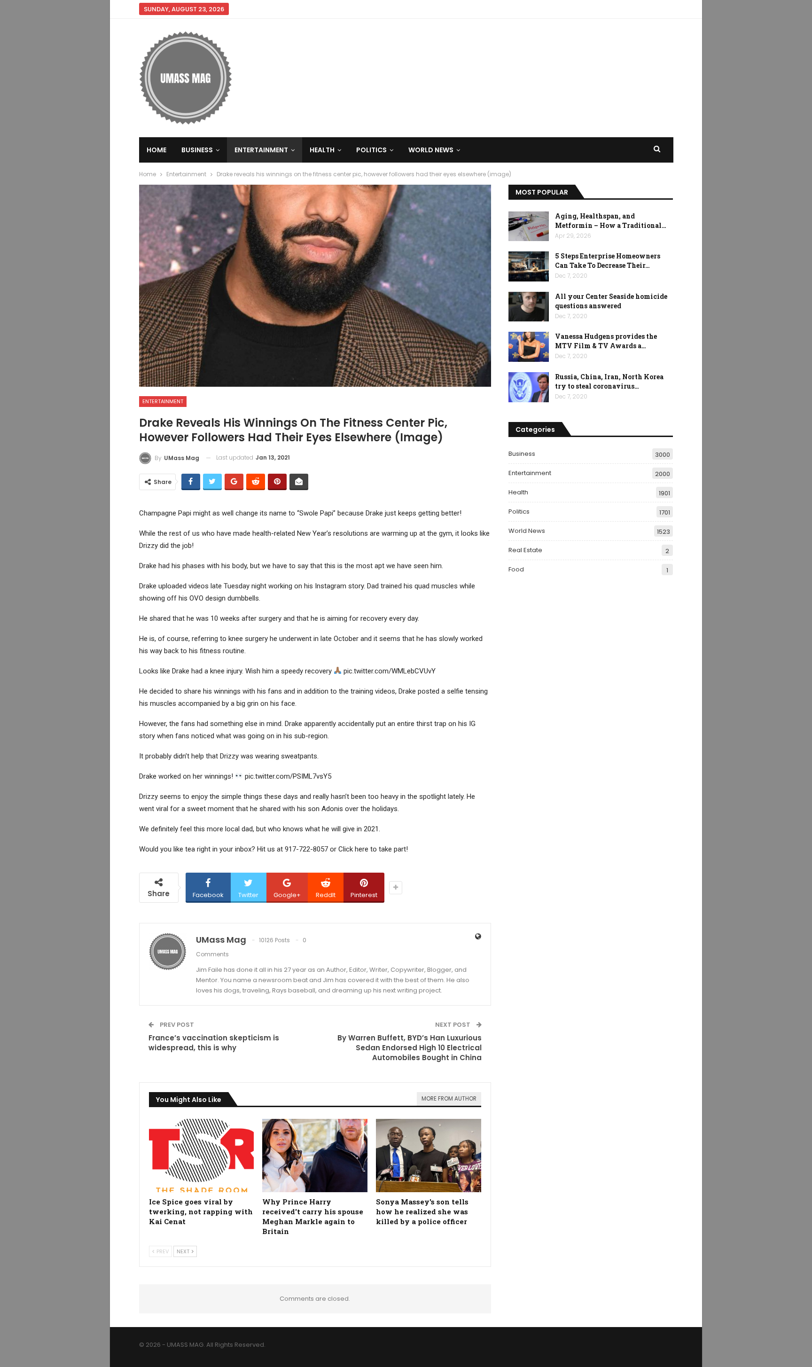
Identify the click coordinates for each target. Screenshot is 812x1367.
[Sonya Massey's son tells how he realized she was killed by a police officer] (428, 1156)
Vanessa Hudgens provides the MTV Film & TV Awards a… (606, 341)
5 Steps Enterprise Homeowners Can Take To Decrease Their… (607, 260)
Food (516, 569)
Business (197, 150)
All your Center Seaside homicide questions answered (611, 301)
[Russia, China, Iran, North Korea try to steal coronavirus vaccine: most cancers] (528, 387)
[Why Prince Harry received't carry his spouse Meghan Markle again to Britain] (314, 1156)
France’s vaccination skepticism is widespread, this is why (213, 1043)
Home (156, 150)
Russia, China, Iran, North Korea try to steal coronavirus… (609, 381)
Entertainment (261, 150)
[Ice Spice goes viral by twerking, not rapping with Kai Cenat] (201, 1156)
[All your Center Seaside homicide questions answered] (528, 307)
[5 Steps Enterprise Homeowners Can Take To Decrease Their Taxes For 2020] (528, 266)
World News (430, 150)
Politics (371, 150)
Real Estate (525, 550)
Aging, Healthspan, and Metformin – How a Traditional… (610, 220)
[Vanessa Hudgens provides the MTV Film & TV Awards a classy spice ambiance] (528, 347)
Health (322, 150)
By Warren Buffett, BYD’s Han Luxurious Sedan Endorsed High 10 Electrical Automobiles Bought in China (409, 1047)
